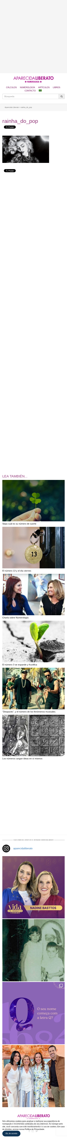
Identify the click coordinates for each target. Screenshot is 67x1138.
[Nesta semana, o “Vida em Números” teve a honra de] (33, 887)
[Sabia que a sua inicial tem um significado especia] (33, 1013)
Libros (56, 87)
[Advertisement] (33, 36)
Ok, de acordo (11, 1133)
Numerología (27, 87)
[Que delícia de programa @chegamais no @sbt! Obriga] (33, 1076)
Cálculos (11, 87)
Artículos (44, 87)
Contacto (30, 91)
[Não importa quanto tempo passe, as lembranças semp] (33, 950)
